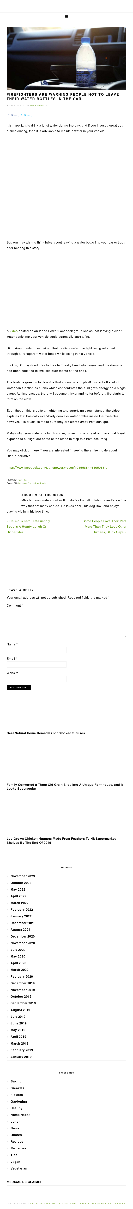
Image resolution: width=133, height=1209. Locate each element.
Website (12, 672)
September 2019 (23, 1003)
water (44, 483)
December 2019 (23, 983)
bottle (20, 483)
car (25, 483)
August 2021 (20, 929)
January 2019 (21, 1057)
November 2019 (23, 990)
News (20, 479)
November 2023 (23, 876)
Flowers (17, 1095)
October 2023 (21, 883)
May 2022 (18, 889)
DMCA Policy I (88, 1203)
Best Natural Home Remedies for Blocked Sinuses (46, 733)
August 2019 (20, 1010)
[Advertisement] (31, 188)
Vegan (15, 1161)
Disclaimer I (53, 1203)
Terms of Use (105, 1203)
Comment (15, 605)
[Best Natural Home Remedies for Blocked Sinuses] (66, 714)
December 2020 (23, 936)
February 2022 (22, 909)
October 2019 (21, 996)
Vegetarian (19, 1168)
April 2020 (18, 963)
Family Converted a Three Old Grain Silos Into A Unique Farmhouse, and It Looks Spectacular (65, 786)
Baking (16, 1081)
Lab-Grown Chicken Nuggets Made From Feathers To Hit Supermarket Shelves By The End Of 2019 (61, 840)
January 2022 (21, 916)
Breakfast (18, 1088)
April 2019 (18, 1036)
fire (29, 483)
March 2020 (20, 969)
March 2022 (20, 903)
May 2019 (18, 1030)
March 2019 (20, 1043)
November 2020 (23, 943)
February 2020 (22, 976)
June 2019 (19, 1023)
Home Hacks (20, 1115)
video (14, 330)
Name (12, 644)
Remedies (18, 1148)
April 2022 (18, 896)
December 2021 (23, 923)
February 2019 (22, 1050)
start (39, 483)
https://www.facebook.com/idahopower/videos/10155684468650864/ (57, 467)
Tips (26, 479)
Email (12, 658)
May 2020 (18, 956)
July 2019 (18, 1016)
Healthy (17, 1108)
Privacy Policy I (70, 1203)
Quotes (16, 1135)
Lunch (16, 1121)
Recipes (17, 1141)
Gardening (19, 1101)
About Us (120, 1203)
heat (34, 483)
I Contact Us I (37, 1203)
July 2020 (18, 949)
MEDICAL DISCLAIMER (24, 1182)
